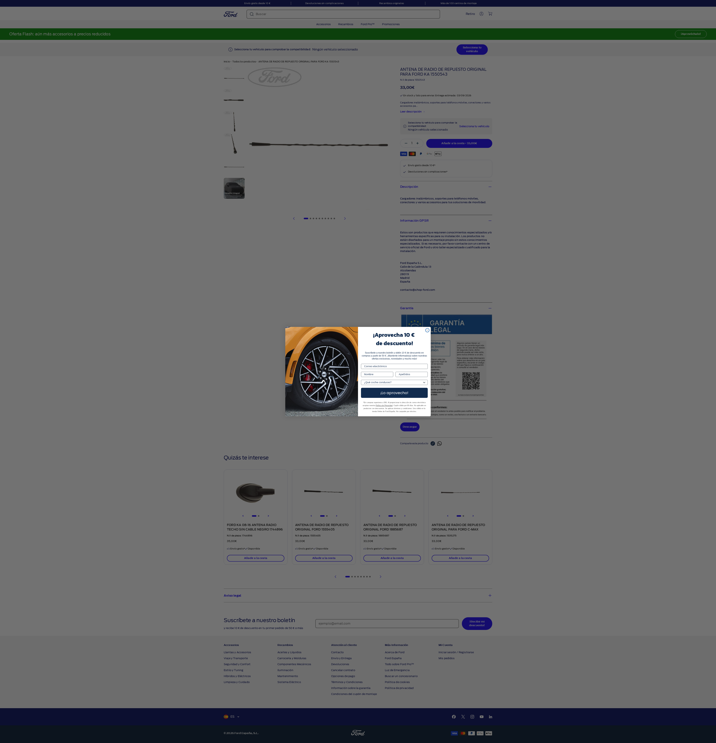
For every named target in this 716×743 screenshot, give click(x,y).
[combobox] (393, 382)
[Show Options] (424, 382)
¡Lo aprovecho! (394, 392)
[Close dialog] (427, 330)
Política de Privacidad (384, 405)
